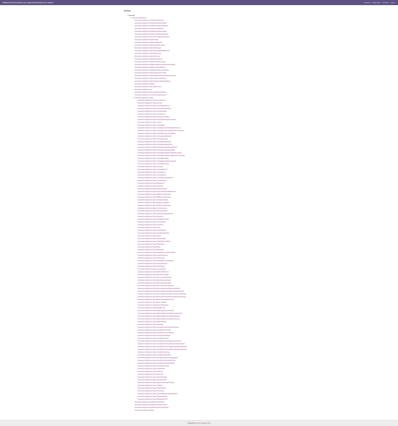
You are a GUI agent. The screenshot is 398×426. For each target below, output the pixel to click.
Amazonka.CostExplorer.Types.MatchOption (151, 244)
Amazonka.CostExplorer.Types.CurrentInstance (152, 180)
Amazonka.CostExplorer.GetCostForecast (147, 56)
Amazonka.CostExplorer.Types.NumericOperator (152, 263)
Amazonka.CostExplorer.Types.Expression (150, 216)
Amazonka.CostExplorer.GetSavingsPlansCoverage (150, 73)
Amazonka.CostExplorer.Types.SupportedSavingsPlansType (156, 382)
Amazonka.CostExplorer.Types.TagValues (150, 385)
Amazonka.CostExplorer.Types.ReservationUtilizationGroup (156, 299)
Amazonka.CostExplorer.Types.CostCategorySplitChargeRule (156, 150)
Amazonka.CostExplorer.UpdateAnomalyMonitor (149, 402)
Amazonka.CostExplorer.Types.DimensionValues (152, 189)
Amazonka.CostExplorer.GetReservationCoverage (150, 62)
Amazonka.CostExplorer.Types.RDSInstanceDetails (153, 274)
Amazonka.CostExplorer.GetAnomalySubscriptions (150, 45)
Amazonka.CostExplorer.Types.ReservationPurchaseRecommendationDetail (161, 291)
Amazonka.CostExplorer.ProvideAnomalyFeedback (150, 95)
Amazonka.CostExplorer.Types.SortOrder (150, 371)
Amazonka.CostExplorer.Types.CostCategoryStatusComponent (157, 161)
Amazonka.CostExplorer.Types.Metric (149, 247)
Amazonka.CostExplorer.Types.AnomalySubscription (154, 117)
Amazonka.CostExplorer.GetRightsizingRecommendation (152, 70)
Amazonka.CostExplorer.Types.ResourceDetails (152, 302)
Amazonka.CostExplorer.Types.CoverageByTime (152, 169)
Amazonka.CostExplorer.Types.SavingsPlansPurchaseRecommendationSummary (162, 349)
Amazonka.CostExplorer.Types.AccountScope (151, 100)
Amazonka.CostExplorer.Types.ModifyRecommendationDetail (156, 252)
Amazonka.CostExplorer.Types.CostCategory (151, 125)
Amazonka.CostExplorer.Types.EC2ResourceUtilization (154, 205)
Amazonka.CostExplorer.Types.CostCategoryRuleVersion (155, 144)
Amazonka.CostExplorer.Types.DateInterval (151, 183)
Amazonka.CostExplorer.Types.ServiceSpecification (153, 366)
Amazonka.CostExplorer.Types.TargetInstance (152, 388)
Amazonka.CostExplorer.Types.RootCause (150, 324)
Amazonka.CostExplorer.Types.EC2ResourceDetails (153, 202)
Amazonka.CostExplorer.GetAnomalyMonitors (149, 42)
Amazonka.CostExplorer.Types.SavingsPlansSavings (153, 352)
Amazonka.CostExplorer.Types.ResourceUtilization (153, 305)
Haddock (198, 423)
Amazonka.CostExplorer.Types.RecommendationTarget (154, 277)
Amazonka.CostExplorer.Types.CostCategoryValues (153, 164)
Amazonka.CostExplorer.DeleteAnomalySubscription (151, 31)
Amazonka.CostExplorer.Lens (143, 89)
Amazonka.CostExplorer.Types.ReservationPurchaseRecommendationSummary (162, 297)
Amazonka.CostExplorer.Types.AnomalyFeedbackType (154, 108)
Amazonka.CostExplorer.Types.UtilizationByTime (152, 399)
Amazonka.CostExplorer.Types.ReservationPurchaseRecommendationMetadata (162, 294)
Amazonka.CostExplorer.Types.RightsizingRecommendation (156, 310)
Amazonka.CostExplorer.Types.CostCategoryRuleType (154, 142)
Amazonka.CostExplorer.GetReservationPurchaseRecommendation (155, 64)
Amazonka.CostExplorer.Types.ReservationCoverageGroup (156, 285)
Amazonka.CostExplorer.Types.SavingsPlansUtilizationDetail (156, 363)
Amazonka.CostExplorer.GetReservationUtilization (150, 67)
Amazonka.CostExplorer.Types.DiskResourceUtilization (154, 194)
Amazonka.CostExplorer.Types (144, 98)
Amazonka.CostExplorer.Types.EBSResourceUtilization (154, 197)
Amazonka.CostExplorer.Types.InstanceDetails (152, 238)
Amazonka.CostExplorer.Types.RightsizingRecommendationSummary (159, 319)
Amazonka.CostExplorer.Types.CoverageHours (152, 175)
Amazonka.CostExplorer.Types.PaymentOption (152, 269)
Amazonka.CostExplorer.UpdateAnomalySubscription (151, 405)
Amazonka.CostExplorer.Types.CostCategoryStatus (153, 158)
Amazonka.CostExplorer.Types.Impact (149, 236)
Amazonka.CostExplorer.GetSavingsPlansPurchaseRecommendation (155, 75)
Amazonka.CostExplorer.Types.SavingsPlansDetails (153, 338)
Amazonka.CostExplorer (139, 18)
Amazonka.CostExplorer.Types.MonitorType (151, 258)
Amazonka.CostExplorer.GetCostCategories (148, 53)
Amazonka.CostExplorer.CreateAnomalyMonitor (149, 20)
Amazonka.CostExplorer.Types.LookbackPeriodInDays (154, 241)
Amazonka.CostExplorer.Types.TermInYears (151, 391)
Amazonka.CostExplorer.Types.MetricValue (151, 249)
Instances (367, 2)
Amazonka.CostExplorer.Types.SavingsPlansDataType (154, 335)
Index (393, 2)
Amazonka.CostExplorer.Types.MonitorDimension (153, 255)
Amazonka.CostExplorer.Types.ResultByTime (151, 308)
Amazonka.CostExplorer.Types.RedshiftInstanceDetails (154, 280)
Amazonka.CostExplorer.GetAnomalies (146, 39)
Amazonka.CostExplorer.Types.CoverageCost (151, 172)
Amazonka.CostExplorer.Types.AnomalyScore (152, 114)
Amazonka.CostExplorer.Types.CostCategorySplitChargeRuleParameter (160, 153)
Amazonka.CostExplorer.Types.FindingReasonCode (153, 219)
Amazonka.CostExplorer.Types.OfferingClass (151, 266)
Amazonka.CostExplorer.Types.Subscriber (150, 374)
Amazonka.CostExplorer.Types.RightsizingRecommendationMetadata (159, 316)
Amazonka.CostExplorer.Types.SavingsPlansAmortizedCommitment (158, 327)
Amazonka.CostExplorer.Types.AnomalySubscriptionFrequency (157, 119)
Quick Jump (376, 2)
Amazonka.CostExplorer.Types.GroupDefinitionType (153, 233)
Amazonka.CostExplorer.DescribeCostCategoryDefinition (152, 37)
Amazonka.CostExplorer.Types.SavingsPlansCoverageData (156, 333)
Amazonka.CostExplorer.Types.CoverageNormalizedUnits (155, 178)
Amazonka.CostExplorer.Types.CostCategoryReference (154, 136)
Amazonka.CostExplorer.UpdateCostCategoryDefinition (152, 407)
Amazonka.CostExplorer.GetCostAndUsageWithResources (152, 51)
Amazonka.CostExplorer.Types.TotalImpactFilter (152, 396)
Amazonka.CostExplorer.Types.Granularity (150, 225)
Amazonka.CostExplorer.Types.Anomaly (150, 103)
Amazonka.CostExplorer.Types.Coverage (150, 166)
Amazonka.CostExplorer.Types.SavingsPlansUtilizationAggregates (158, 358)
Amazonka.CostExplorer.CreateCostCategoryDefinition (151, 26)
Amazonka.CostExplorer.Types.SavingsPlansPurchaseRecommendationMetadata (162, 346)
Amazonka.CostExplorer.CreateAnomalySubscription (151, 23)
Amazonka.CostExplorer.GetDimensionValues (148, 59)
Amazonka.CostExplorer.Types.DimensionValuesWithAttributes (157, 191)
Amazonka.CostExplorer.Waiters (144, 410)
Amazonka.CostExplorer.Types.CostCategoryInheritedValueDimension (159, 128)
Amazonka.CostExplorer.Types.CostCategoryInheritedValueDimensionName (161, 130)
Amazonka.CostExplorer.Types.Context (149, 122)
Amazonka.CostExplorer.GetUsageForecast (148, 87)
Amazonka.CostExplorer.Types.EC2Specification (152, 208)
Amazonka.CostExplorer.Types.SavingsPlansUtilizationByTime (157, 360)
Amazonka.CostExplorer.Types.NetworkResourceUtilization (156, 261)
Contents (385, 2)
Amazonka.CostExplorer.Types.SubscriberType (152, 380)
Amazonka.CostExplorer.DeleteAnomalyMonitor (149, 28)
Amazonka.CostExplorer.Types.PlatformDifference (153, 272)
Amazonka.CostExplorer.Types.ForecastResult (152, 222)
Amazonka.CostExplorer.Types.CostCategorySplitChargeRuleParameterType (161, 155)
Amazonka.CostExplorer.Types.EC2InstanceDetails (153, 200)
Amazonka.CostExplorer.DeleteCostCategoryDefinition (151, 34)
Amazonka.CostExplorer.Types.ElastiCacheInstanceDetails (155, 214)
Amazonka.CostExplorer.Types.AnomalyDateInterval (154, 106)
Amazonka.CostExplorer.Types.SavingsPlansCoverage (154, 330)
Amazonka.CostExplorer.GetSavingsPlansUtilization (150, 78)
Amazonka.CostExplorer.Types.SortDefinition (151, 368)
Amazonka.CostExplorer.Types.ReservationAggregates (154, 283)
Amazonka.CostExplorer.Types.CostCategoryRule (153, 139)
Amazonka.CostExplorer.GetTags (145, 84)
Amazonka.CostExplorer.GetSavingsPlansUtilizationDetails (152, 81)
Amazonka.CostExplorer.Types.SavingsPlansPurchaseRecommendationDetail (161, 344)
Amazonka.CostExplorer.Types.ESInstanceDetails (152, 211)
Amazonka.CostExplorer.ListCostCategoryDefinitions (151, 92)
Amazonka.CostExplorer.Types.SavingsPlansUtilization (154, 355)
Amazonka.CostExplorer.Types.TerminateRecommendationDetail (157, 393)
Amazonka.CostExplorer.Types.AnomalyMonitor (152, 111)
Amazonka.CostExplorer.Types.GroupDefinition (152, 230)
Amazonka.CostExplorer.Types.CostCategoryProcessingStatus (156, 133)
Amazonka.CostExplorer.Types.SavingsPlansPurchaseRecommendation (159, 341)
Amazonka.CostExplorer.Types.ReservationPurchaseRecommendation (159, 288)
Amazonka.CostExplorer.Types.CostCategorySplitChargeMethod (157, 147)
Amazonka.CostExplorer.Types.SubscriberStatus (152, 377)
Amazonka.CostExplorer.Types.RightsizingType (152, 321)
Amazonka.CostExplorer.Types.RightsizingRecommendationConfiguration (160, 313)
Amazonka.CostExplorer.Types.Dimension (150, 186)
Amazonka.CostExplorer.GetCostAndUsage (148, 48)
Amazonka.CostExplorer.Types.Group (149, 227)
